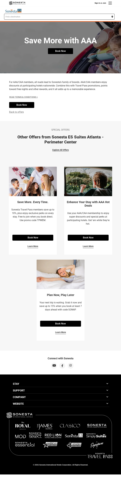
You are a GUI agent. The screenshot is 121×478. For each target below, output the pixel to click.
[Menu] (110, 3)
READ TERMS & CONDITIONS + (23, 97)
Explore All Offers (60, 150)
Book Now (60, 51)
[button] (59, 17)
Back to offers (16, 112)
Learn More (32, 246)
